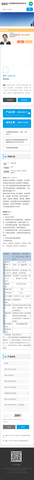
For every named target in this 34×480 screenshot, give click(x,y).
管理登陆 (24, 472)
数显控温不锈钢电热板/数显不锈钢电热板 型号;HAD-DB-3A (16, 141)
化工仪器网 (18, 472)
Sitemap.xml (10, 472)
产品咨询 (10, 100)
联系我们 (24, 100)
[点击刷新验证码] (17, 415)
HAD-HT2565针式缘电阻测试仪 (18, 441)
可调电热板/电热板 (12, 147)
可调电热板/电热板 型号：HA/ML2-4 (16, 133)
